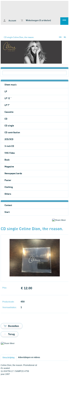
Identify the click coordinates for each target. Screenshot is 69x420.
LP (6, 91)
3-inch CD (9, 146)
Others (8, 194)
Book (7, 160)
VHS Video (10, 153)
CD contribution (12, 132)
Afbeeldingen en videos (29, 357)
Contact (8, 205)
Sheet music (11, 85)
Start (7, 212)
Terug (11, 334)
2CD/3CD (9, 139)
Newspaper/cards (13, 173)
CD (6, 119)
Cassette (9, 112)
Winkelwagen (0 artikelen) (38, 20)
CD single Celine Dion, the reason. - (34, 8)
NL (65, 37)
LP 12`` (8, 98)
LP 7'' (7, 105)
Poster (8, 180)
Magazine (9, 167)
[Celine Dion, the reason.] (35, 276)
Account (12, 21)
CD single (9, 126)
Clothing (9, 187)
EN (60, 37)
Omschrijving (9, 358)
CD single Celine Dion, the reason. (19, 37)
